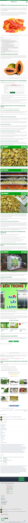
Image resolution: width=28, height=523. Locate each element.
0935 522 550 (11, 489)
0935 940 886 (11, 491)
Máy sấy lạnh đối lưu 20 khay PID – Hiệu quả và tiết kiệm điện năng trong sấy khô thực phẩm (14, 329)
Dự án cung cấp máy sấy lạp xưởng (17, 445)
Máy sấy (2, 433)
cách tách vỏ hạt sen (22, 444)
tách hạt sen (2, 452)
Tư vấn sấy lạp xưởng (14, 452)
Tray (16, 471)
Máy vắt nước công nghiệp (6, 470)
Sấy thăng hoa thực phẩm (12, 451)
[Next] (27, 327)
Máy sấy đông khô (24, 469)
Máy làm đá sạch (3, 432)
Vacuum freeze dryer (24, 471)
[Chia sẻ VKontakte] (14, 405)
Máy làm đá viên (24, 468)
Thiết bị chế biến (3, 436)
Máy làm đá (21, 468)
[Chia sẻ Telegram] (18, 405)
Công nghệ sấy (2, 4)
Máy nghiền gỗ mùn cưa (6, 469)
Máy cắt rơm (7, 468)
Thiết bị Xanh (2, 437)
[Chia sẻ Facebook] (10, 405)
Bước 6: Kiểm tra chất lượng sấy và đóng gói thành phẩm (8, 46)
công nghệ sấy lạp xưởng (8, 445)
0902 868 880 (7, 489)
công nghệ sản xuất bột (3, 445)
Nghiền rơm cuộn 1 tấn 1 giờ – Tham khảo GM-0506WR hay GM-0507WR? (12, 509)
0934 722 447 (7, 491)
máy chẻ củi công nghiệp (3, 468)
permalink (13, 408)
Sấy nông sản (8, 451)
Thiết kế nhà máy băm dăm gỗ (13, 471)
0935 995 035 (11, 488)
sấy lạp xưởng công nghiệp (3, 451)
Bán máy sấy (2, 444)
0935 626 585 (7, 493)
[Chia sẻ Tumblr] (17, 405)
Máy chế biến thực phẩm (4, 429)
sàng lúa (22, 470)
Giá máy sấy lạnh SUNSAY (5, 49)
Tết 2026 (18, 452)
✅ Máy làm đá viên (3, 499)
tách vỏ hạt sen (9, 452)
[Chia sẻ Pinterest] (13, 405)
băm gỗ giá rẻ (12, 444)
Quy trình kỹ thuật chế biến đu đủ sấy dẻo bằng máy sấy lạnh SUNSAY (9, 41)
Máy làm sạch (17, 468)
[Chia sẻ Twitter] (12, 405)
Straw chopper (18, 470)
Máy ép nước (11, 470)
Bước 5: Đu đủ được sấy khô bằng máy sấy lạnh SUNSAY (8, 45)
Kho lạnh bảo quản (3, 424)
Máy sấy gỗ (21, 469)
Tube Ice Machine (19, 471)
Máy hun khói (14, 468)
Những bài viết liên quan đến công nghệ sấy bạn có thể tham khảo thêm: (9, 51)
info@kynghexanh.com (11, 486)
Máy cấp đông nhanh (3, 425)
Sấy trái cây (20, 451)
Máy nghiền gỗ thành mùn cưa (12, 469)
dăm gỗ (12, 445)
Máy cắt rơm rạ (10, 468)
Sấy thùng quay (2, 471)
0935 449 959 (7, 488)
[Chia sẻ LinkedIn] (16, 405)
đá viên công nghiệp (21, 452)
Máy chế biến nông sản (3, 428)
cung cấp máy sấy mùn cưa (16, 444)
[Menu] (26, 1)
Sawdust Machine (15, 470)
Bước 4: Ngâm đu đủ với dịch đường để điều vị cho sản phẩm (9, 44)
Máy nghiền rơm (17, 469)
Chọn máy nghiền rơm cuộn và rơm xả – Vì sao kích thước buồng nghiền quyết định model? (14, 419)
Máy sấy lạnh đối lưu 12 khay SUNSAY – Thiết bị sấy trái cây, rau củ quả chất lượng (22, 329)
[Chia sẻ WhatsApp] (9, 405)
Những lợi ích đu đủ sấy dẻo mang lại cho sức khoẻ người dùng (8, 40)
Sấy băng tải (24, 470)
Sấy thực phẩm (17, 451)
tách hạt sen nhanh (6, 452)
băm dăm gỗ (8, 444)
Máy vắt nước (2, 470)
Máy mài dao (2, 469)
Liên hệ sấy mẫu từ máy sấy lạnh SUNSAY (6, 50)
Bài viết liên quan (3, 52)
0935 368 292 (11, 493)
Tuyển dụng (23, 451)
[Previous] (0, 327)
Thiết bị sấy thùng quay (6, 471)
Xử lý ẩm (2, 440)
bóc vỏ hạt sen (5, 444)
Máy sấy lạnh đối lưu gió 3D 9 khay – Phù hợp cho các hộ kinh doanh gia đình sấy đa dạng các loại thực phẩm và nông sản (4, 329)
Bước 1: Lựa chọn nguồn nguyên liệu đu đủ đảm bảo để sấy (8, 42)
